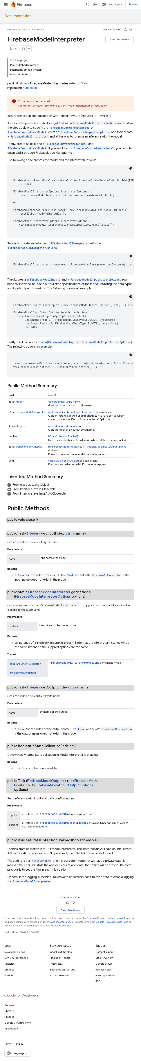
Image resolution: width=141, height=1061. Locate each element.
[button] (28, 485)
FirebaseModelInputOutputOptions (95, 279)
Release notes (103, 969)
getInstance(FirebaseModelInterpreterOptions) (88, 123)
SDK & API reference (16, 957)
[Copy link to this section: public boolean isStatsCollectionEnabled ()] (80, 746)
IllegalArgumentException (25, 663)
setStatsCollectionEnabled (63, 460)
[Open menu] (6, 4)
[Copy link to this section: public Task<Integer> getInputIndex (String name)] (89, 533)
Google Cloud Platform (17, 1022)
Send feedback (119, 39)
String (68, 401)
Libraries (9, 969)
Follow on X (56, 963)
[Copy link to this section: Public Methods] (53, 509)
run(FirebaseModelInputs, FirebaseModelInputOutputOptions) (87, 342)
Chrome (9, 1011)
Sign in (133, 4)
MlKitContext (41, 860)
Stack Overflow (104, 957)
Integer (19, 401)
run (50, 446)
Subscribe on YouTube (62, 969)
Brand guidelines (105, 975)
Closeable (30, 88)
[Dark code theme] (131, 168)
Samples (9, 963)
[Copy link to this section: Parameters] (25, 549)
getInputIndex (56, 401)
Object (85, 83)
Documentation (17, 16)
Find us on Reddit (60, 957)
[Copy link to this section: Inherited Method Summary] (66, 477)
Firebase (12, 29)
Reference (38, 29)
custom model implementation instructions (82, 105)
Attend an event (59, 975)
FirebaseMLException (106, 575)
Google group (103, 963)
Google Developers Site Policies (113, 921)
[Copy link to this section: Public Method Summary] (60, 386)
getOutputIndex (57, 426)
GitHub (8, 975)
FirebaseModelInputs (45, 279)
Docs (24, 29)
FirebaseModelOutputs (28, 446)
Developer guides (14, 952)
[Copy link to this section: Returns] (20, 568)
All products (11, 1028)
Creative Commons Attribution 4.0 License (110, 918)
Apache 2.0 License (62, 921)
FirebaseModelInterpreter (29, 136)
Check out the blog (61, 952)
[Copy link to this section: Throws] (20, 654)
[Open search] (88, 4)
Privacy (19, 1043)
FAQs (98, 981)
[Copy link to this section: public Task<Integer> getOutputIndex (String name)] (93, 687)
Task (21, 575)
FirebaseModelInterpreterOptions (85, 132)
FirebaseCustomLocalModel (27, 132)
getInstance (55, 412)
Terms (7, 1043)
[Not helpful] (131, 29)
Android (9, 1005)
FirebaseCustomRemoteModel (69, 127)
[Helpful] (125, 29)
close (51, 395)
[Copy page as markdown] (23, 49)
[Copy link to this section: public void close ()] (41, 519)
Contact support (104, 952)
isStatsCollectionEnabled (62, 436)
